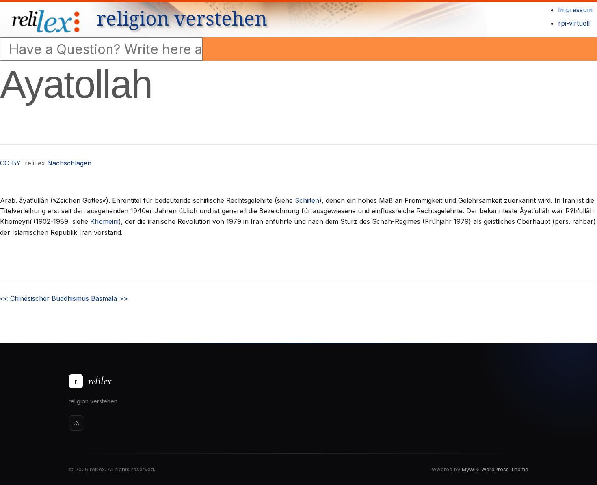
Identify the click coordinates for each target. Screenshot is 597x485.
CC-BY (10, 163)
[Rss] (76, 423)
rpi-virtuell (574, 23)
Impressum (575, 10)
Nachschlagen (69, 163)
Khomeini (104, 221)
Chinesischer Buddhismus (44, 298)
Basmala (109, 298)
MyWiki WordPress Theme (495, 469)
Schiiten (307, 200)
